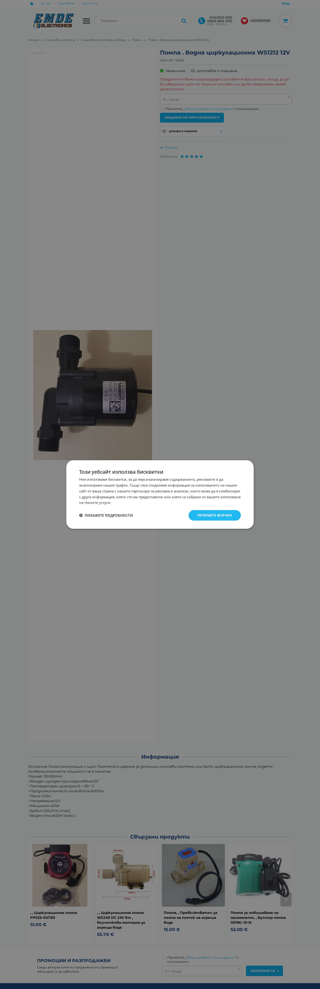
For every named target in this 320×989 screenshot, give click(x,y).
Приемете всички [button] (214, 515)
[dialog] (160, 494)
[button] (106, 515)
